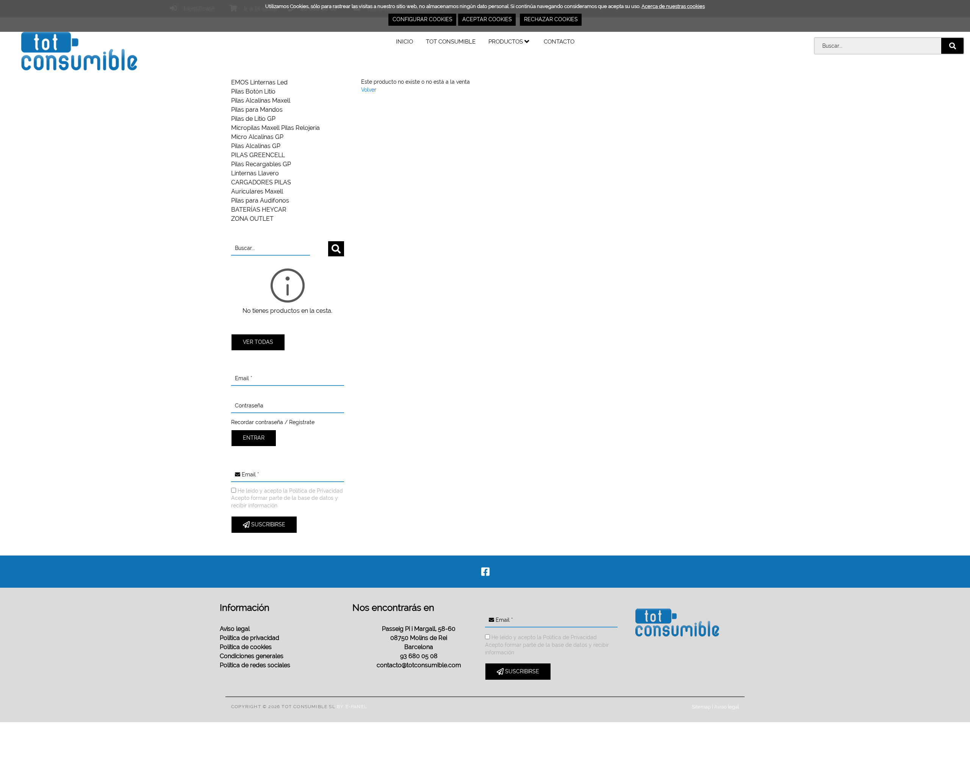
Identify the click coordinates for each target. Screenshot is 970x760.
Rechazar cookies (551, 19)
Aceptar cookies (487, 19)
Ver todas (258, 342)
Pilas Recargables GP (261, 164)
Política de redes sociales (255, 665)
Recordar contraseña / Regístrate (272, 422)
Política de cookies (246, 647)
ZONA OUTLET (252, 218)
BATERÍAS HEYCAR (258, 209)
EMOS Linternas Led (259, 82)
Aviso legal (235, 628)
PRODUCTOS (506, 41)
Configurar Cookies (422, 19)
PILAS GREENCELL (258, 155)
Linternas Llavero (255, 173)
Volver (368, 90)
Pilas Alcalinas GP (255, 146)
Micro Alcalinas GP (257, 136)
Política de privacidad (249, 637)
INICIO (404, 41)
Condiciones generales (251, 656)
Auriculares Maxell (257, 191)
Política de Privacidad (316, 491)
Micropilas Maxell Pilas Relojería (275, 127)
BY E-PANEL (352, 706)
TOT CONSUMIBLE (451, 41)
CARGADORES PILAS (261, 182)
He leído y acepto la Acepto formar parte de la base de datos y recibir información (287, 498)
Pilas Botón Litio (253, 91)
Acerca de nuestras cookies (673, 6)
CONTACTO (559, 41)
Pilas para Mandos (257, 109)
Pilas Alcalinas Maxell (260, 100)
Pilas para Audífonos (260, 200)
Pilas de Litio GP (253, 118)
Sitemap (701, 707)
